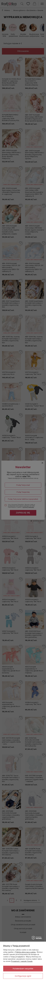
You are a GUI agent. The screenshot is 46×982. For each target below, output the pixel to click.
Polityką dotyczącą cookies (25, 952)
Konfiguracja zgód (23, 976)
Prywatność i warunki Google (21, 961)
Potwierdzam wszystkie (23, 968)
